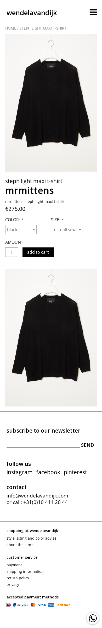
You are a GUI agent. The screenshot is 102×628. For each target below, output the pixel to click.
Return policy (18, 577)
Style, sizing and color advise (31, 538)
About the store (20, 544)
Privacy (13, 584)
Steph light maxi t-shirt (43, 28)
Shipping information (25, 571)
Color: (14, 220)
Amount (14, 242)
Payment (14, 564)
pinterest (75, 472)
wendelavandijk (32, 12)
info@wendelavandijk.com (37, 495)
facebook (48, 472)
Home (10, 28)
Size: (57, 220)
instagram (20, 472)
